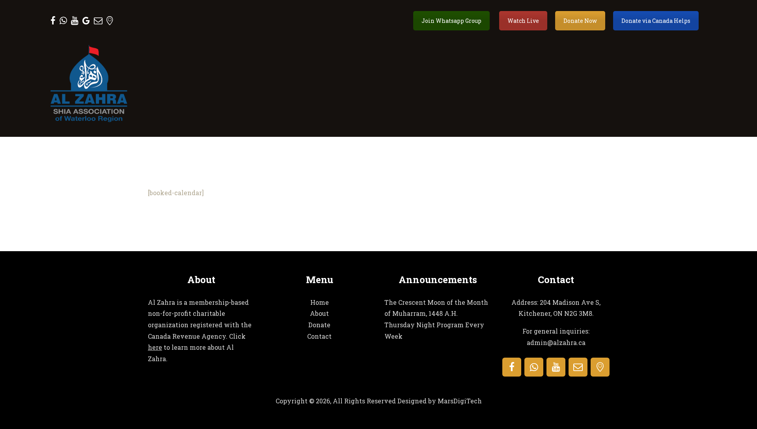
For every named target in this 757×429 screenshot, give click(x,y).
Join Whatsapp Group (451, 20)
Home (319, 302)
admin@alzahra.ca (556, 342)
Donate (319, 325)
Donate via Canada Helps (655, 20)
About (319, 313)
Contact (319, 336)
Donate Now (580, 20)
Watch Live (523, 20)
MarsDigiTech (460, 401)
